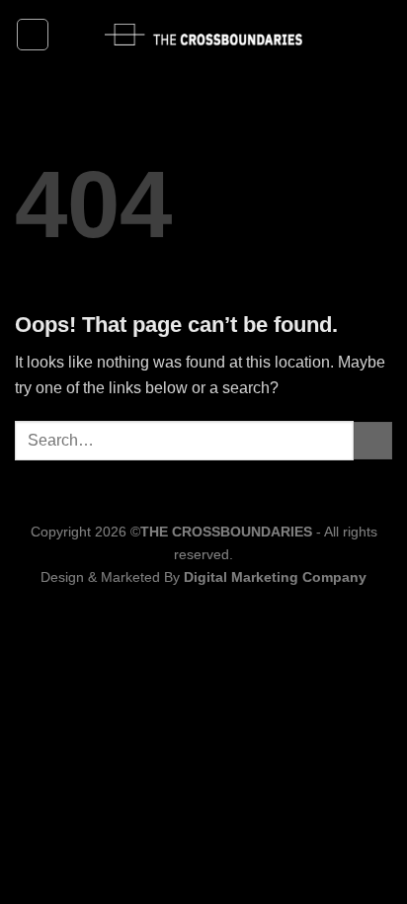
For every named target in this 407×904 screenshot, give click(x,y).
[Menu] (32, 34)
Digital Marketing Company (275, 577)
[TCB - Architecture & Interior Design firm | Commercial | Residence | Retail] (203, 34)
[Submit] (373, 441)
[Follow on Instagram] (379, 34)
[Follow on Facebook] (354, 34)
